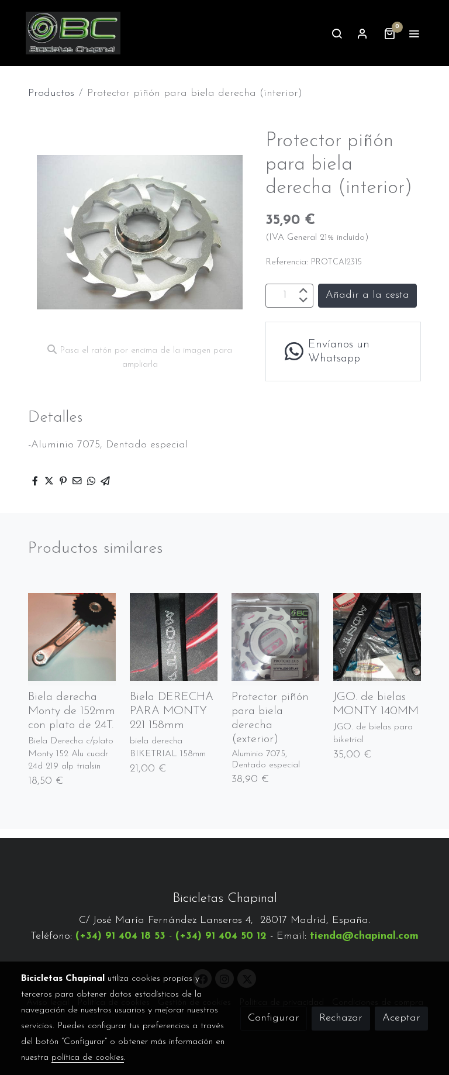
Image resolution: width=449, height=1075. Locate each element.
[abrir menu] (414, 33)
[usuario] (362, 33)
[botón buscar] (336, 33)
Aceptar (401, 1018)
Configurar (273, 1018)
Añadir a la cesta (367, 295)
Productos (51, 93)
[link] (73, 33)
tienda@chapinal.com (364, 936)
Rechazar (340, 1018)
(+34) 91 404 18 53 (120, 936)
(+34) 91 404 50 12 (221, 936)
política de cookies (87, 1057)
